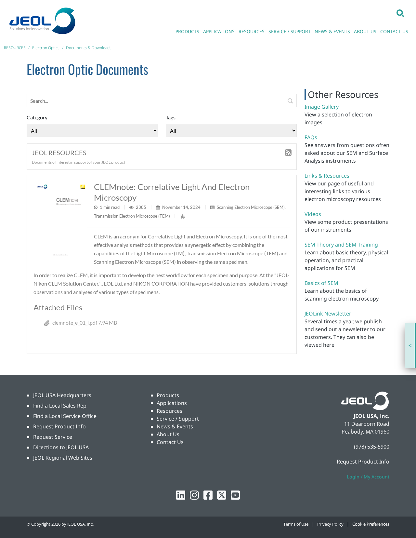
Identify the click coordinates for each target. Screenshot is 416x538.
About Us (168, 434)
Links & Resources (327, 175)
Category (37, 117)
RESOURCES (252, 31)
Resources (169, 410)
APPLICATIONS (219, 31)
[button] (400, 13)
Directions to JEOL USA (61, 447)
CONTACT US (394, 31)
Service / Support (178, 418)
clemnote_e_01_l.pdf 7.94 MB (84, 322)
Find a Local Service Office (65, 416)
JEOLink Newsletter (328, 313)
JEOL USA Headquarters (62, 395)
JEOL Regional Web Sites (62, 457)
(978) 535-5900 (371, 446)
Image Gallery (322, 106)
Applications (172, 403)
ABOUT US (365, 31)
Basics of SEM (321, 283)
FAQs (311, 137)
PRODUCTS (187, 31)
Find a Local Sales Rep (59, 405)
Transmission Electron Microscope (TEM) (132, 216)
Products (168, 395)
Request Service (52, 436)
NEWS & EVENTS (332, 31)
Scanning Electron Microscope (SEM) (251, 207)
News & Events (175, 426)
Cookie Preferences (370, 524)
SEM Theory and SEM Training (341, 244)
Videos (313, 214)
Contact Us (170, 442)
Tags (171, 117)
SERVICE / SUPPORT (289, 31)
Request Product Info (59, 426)
